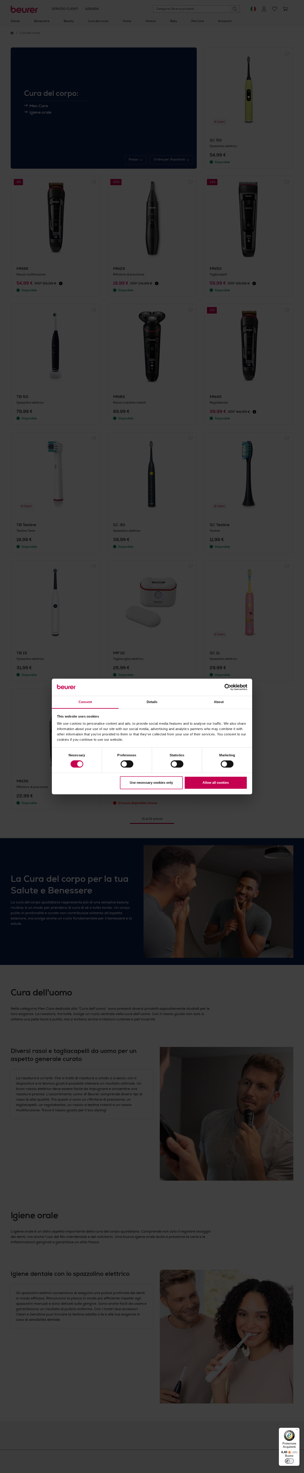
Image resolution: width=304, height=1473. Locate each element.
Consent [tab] (85, 702)
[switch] (127, 764)
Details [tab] (152, 702)
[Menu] (297, 1430)
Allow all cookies (216, 782)
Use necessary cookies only (151, 782)
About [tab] (219, 702)
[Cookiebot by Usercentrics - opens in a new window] (227, 687)
